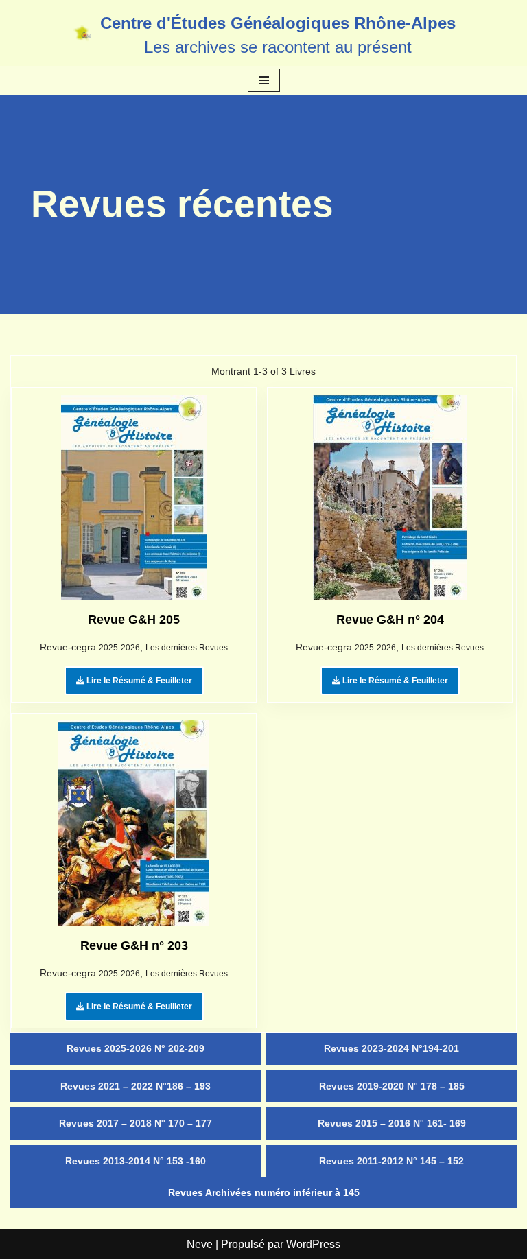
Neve (200, 1244)
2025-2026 (119, 647)
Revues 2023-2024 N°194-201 (391, 1048)
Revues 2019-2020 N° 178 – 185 (392, 1086)
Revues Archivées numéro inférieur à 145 (264, 1192)
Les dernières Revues (186, 647)
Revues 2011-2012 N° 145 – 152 (391, 1160)
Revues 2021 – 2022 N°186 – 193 (135, 1086)
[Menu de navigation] (264, 80)
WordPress (313, 1244)
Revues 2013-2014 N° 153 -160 (135, 1160)
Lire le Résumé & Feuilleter (138, 680)
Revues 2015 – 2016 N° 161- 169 (392, 1123)
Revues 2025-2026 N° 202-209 (135, 1048)
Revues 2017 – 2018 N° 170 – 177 (135, 1123)
